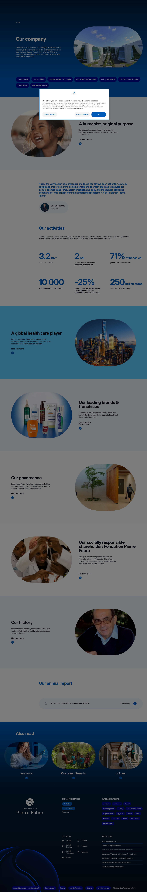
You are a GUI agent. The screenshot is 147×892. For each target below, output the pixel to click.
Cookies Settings (49, 114)
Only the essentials (82, 114)
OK (99, 114)
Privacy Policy (78, 108)
